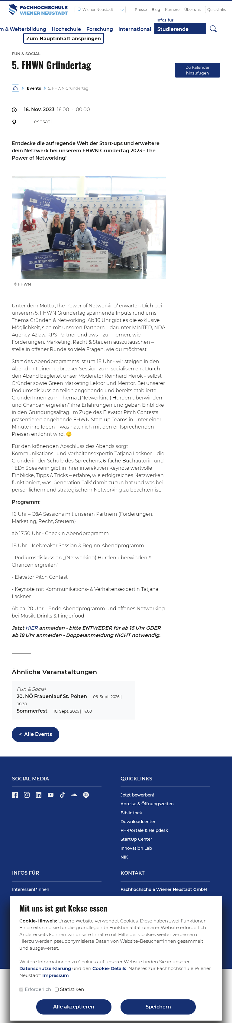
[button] (213, 28)
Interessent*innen (30, 889)
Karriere (172, 9)
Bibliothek (131, 812)
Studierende (172, 29)
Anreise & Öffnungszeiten (147, 803)
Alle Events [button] (35, 734)
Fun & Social (31, 689)
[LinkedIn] (39, 796)
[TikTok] (63, 796)
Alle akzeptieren (73, 1007)
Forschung (99, 29)
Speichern (158, 1007)
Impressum (55, 975)
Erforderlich (38, 989)
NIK (124, 857)
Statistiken (72, 989)
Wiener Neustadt (98, 9)
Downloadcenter (138, 821)
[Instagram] (27, 796)
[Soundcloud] (74, 796)
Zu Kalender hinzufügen (198, 70)
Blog (156, 9)
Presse (141, 9)
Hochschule (66, 29)
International (134, 29)
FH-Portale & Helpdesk (144, 830)
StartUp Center (136, 839)
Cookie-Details (109, 968)
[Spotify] (86, 796)
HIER (31, 628)
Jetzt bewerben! (137, 795)
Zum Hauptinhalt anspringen (63, 38)
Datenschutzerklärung (45, 968)
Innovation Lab (136, 848)
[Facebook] (15, 796)
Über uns (192, 9)
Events (32, 88)
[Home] (15, 88)
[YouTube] (51, 796)
